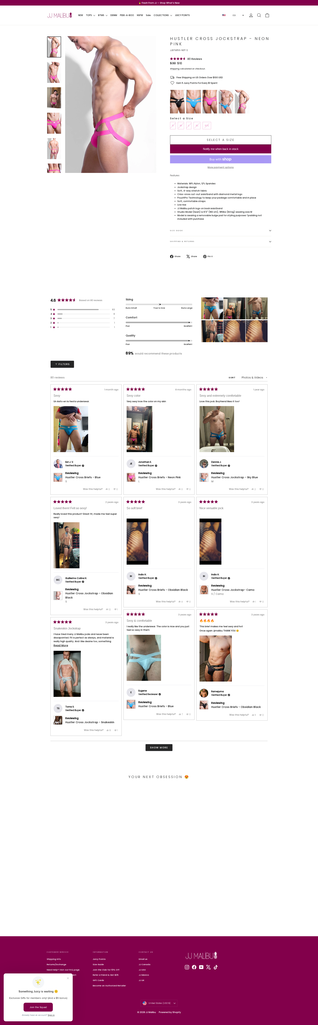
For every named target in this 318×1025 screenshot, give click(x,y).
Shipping (174, 68)
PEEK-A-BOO (127, 15)
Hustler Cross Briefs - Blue (82, 479)
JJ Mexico (144, 974)
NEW (80, 15)
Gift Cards (98, 980)
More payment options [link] (221, 167)
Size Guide (176, 230)
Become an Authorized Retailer (109, 985)
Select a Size (181, 118)
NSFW (140, 15)
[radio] (177, 101)
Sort (232, 377)
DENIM (113, 15)
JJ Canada (144, 964)
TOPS (89, 15)
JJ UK (141, 980)
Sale (148, 15)
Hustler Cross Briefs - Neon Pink (159, 479)
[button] (186, 59)
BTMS (101, 15)
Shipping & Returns (182, 241)
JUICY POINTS (182, 15)
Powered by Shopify (170, 1012)
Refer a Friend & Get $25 (106, 974)
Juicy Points (99, 959)
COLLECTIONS (161, 15)
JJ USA (142, 969)
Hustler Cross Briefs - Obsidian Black (163, 592)
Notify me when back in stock (221, 148)
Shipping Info (54, 959)
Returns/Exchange (56, 964)
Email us (143, 959)
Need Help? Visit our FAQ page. (63, 969)
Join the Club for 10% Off (106, 969)
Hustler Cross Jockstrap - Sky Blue (234, 479)
